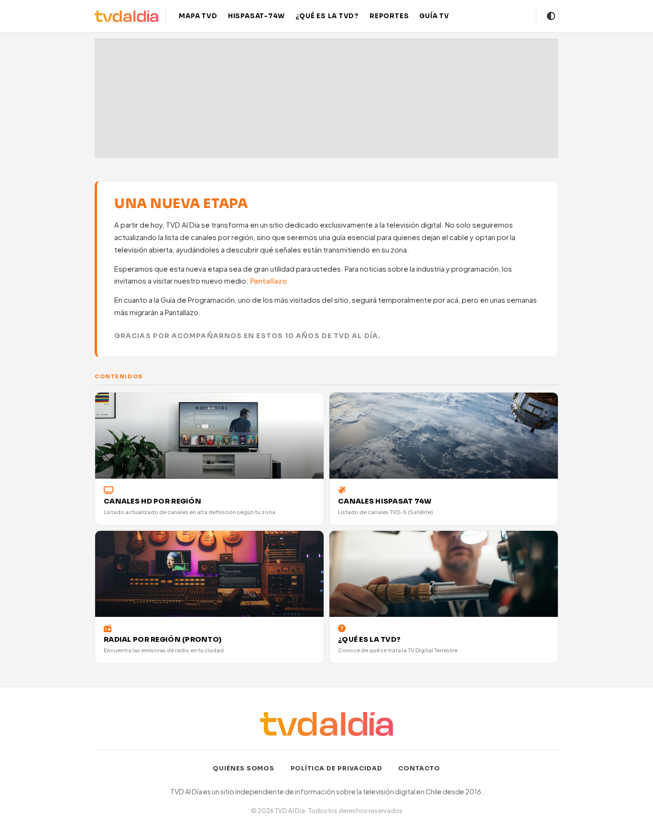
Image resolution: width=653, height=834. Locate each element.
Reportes (389, 16)
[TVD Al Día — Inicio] (126, 16)
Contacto (419, 768)
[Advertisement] (326, 98)
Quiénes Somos (244, 768)
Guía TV (434, 16)
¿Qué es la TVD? (327, 16)
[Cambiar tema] (551, 16)
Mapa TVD (198, 16)
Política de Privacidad (337, 768)
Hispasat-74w (256, 16)
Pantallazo (268, 280)
